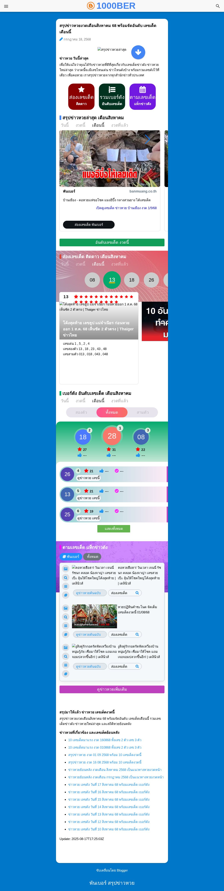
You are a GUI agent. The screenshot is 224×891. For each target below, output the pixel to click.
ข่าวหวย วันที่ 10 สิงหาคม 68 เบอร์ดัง (108, 829)
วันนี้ (65, 125)
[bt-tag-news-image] (65, 568)
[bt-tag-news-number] (65, 577)
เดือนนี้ (98, 125)
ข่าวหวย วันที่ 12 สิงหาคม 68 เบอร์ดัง (108, 822)
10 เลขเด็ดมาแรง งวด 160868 (104, 740)
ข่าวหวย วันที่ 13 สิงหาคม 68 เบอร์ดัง (108, 814)
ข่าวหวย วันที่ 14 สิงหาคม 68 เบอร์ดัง (108, 807)
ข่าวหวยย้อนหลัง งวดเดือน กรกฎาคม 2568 (116, 777)
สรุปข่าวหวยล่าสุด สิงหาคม (93, 118)
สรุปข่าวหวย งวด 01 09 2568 (104, 755)
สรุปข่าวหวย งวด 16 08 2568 (104, 762)
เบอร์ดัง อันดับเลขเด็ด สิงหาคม (97, 393)
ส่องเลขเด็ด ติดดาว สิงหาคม (94, 256)
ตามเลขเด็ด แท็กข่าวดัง (85, 547)
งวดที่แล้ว (119, 125)
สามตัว (143, 412)
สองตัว (81, 412)
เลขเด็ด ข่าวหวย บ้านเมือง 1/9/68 (126, 208)
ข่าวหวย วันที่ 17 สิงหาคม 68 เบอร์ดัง (108, 784)
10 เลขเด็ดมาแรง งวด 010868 (104, 747)
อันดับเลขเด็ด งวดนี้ (112, 242)
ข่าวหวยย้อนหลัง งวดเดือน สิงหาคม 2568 (114, 770)
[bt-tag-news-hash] (65, 595)
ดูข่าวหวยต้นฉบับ (88, 593)
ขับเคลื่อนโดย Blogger (112, 870)
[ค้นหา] (217, 6)
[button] (147, 139)
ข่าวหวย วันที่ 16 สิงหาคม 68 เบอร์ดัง (108, 792)
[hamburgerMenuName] (6, 6)
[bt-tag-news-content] (65, 586)
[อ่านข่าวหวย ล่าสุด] (138, 52)
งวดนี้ (80, 125)
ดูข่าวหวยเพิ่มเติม (112, 689)
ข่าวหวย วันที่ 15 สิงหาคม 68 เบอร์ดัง (108, 799)
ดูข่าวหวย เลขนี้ (88, 478)
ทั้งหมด (112, 412)
